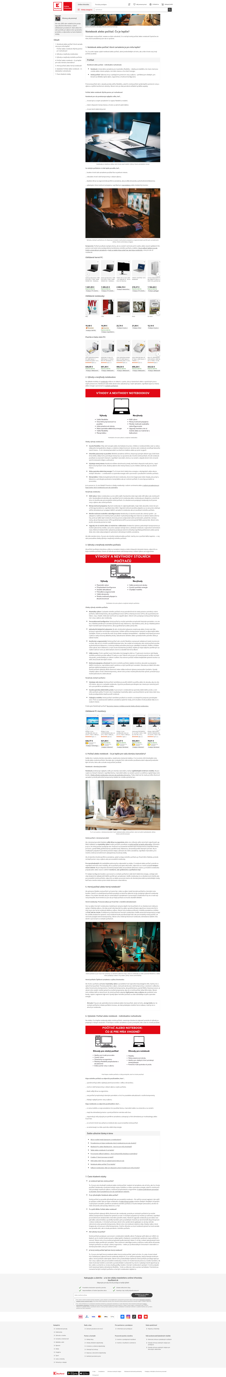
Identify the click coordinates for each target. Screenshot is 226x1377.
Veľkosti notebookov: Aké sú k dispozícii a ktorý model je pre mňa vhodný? (115, 1168)
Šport (57, 1355)
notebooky (104, 382)
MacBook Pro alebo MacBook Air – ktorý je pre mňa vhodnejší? (111, 1147)
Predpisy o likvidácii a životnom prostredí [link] (155, 1371)
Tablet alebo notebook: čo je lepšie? (102, 1150)
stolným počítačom (111, 386)
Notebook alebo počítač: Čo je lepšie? (103, 1164)
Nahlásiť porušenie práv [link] (93, 1356)
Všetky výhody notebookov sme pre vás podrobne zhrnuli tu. (110, 775)
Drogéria (58, 1352)
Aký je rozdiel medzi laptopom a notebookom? (106, 1140)
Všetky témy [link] (89, 1339)
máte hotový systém (127, 1201)
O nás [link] (93, 1371)
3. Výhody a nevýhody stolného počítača (68, 57)
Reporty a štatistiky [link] (153, 1329)
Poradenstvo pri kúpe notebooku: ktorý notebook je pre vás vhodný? (113, 1143)
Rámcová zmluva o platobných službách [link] (160, 1339)
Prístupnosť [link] (95, 1375)
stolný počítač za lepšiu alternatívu (140, 844)
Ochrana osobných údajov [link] (114, 1371)
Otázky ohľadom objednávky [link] (94, 1343)
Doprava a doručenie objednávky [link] (96, 1353)
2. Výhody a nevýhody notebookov (66, 54)
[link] (101, 4)
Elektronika (59, 1332)
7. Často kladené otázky (63, 74)
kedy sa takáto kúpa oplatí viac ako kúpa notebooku (125, 250)
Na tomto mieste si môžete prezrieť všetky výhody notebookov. (128, 706)
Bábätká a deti (60, 1342)
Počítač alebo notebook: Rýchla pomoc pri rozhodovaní (69, 50)
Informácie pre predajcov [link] (124, 1329)
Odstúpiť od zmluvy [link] (92, 1349)
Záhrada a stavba (61, 1335)
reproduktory (126, 185)
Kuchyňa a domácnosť (62, 1339)
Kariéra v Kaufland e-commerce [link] (126, 1343)
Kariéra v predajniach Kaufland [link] (126, 1339)
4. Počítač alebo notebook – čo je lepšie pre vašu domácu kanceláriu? (68, 61)
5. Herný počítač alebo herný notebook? (68, 66)
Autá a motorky (60, 1359)
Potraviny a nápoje (61, 1362)
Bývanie (58, 1345)
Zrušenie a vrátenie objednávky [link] (95, 1346)
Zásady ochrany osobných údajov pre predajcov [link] (159, 1343)
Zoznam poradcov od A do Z (94, 1329)
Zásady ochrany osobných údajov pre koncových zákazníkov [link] (159, 1348)
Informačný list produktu (94, 743)
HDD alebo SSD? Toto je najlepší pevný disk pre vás (107, 1161)
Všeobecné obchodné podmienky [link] (133, 1371)
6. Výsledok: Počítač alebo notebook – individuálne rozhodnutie (68, 70)
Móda (57, 1349)
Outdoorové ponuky (61, 1329)
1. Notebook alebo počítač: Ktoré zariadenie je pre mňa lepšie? (69, 45)
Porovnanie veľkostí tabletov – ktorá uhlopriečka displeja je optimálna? (114, 1154)
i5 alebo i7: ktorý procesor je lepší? (102, 1157)
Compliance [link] (101, 1371)
